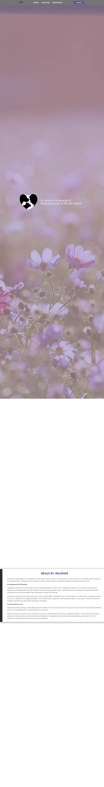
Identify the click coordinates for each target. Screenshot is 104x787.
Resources (58, 3)
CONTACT (79, 2)
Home (36, 3)
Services (46, 3)
